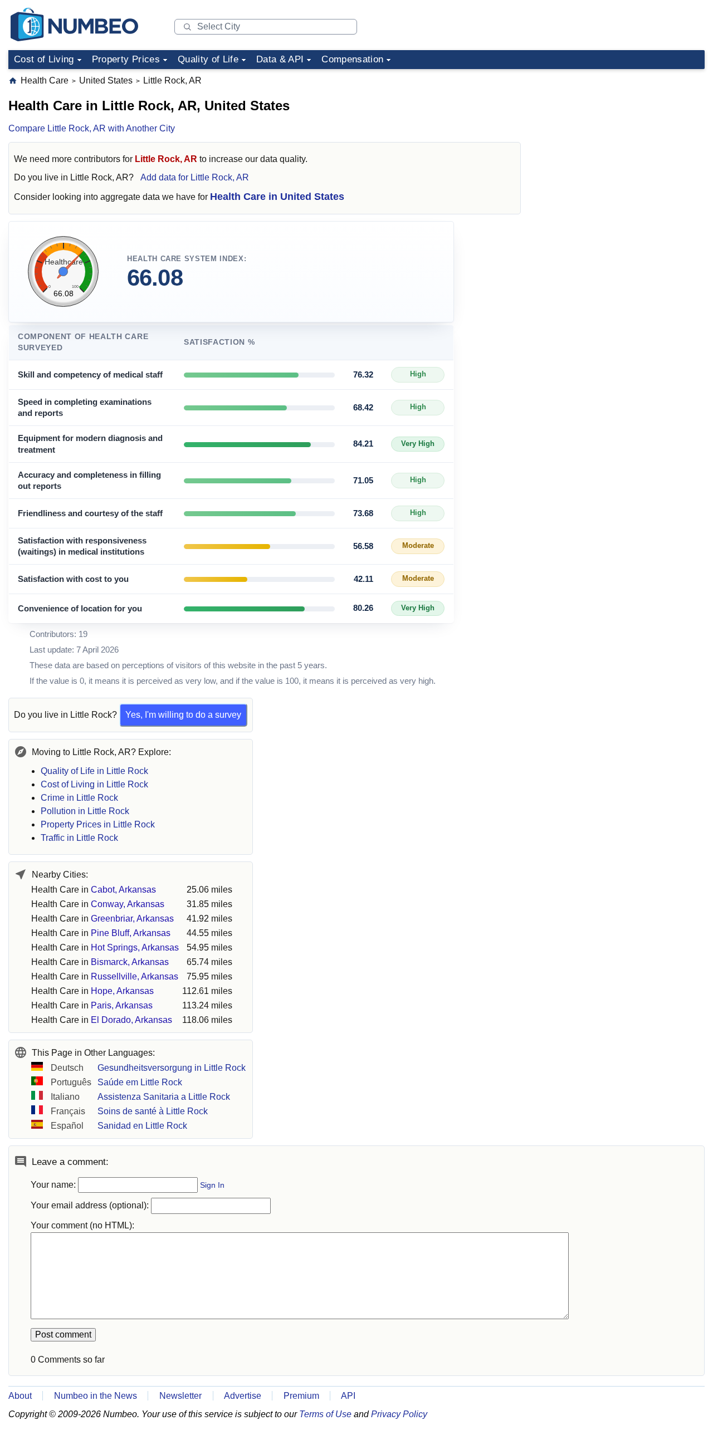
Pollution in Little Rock (85, 811)
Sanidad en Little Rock (142, 1125)
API (348, 1395)
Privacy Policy (399, 1414)
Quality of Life (208, 59)
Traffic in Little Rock (79, 838)
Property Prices (126, 59)
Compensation (352, 59)
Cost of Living (44, 59)
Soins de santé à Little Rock (152, 1111)
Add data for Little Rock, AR (194, 177)
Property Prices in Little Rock (98, 824)
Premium (301, 1395)
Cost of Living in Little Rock (94, 784)
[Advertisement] (621, 144)
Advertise (242, 1395)
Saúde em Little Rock (139, 1082)
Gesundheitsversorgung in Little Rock (171, 1067)
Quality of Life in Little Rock (94, 771)
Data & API (280, 59)
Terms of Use (325, 1414)
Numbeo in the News (95, 1395)
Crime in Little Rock (79, 797)
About (20, 1395)
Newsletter (180, 1395)
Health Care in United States (277, 196)
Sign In (212, 1185)
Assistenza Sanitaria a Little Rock (163, 1096)
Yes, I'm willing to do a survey (183, 714)
